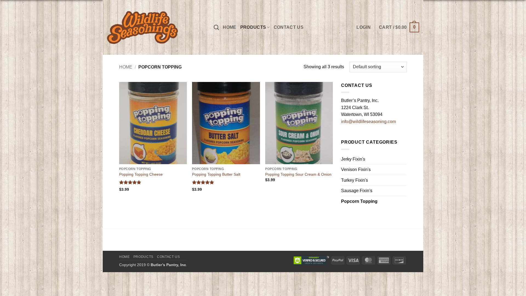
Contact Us (289, 27)
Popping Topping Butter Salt (216, 174)
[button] (399, 27)
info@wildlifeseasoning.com (368, 121)
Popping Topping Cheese (141, 174)
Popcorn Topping (359, 201)
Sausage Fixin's (356, 190)
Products (253, 27)
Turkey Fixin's (354, 180)
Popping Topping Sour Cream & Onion (298, 174)
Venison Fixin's (356, 169)
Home (229, 27)
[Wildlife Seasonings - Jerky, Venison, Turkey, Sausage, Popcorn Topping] (156, 27)
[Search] (216, 27)
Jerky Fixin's (353, 159)
